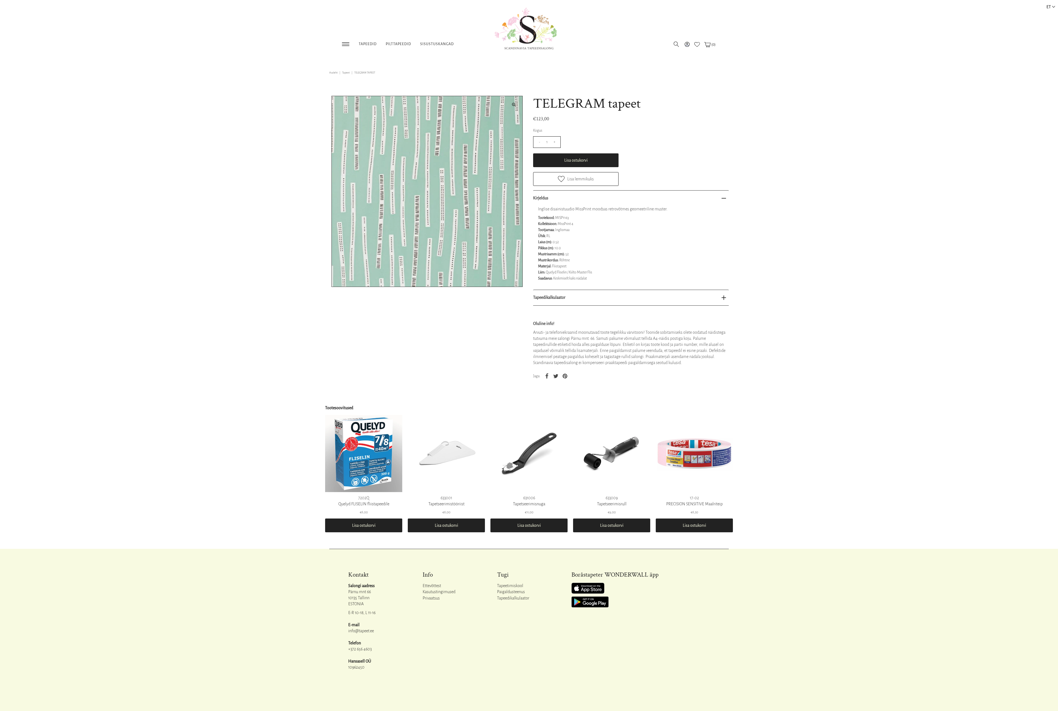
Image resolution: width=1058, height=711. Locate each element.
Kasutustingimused (439, 592)
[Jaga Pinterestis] (565, 376)
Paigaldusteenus (511, 592)
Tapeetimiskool (510, 586)
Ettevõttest (432, 586)
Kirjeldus (540, 198)
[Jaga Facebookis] (547, 376)
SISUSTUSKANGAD (437, 44)
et (1048, 6)
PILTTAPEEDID (398, 44)
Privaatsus (431, 598)
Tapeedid (368, 44)
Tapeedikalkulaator (549, 297)
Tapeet (346, 72)
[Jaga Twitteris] (556, 376)
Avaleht (333, 72)
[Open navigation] (345, 43)
